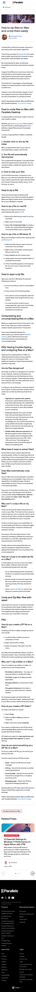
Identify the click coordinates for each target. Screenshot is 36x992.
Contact (3, 964)
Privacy (21, 953)
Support (3, 961)
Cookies (21, 956)
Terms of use (23, 959)
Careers (3, 980)
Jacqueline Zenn (17, 36)
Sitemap (3, 967)
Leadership (4, 978)
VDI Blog (4, 956)
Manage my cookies (25, 969)
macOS (21, 212)
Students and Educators (26, 914)
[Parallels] (18, 2)
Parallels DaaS (5, 940)
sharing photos (17, 123)
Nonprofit (22, 922)
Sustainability (5, 975)
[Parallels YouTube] (13, 898)
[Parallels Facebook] (2, 898)
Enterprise (22, 911)
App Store (4, 970)
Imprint (21, 972)
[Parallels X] (6, 898)
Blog (2, 953)
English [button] (17, 987)
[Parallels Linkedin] (9, 898)
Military (21, 916)
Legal (21, 961)
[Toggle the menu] (4, 2)
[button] (15, 873)
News (3, 972)
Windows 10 (8, 240)
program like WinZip (16, 589)
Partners (4, 959)
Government (23, 919)
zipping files (22, 54)
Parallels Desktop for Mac (12, 811)
